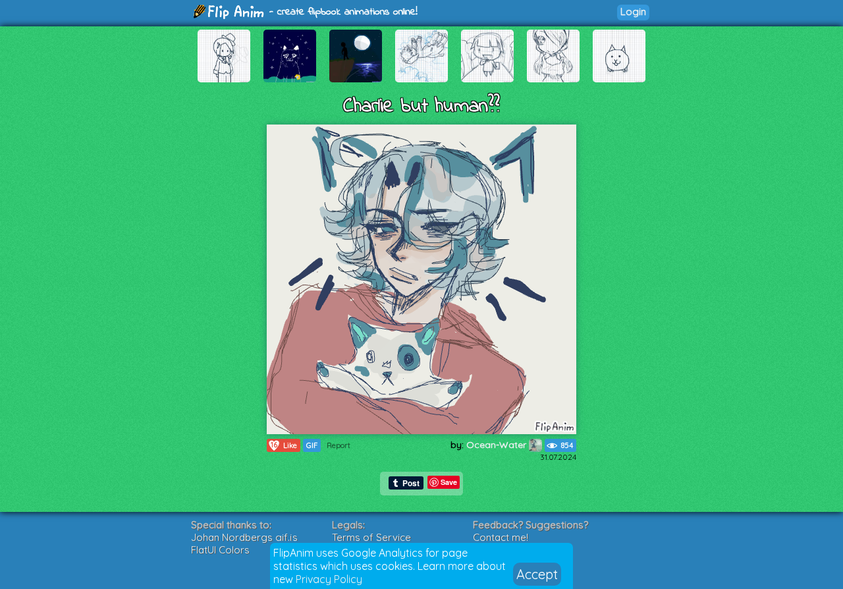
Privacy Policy (329, 579)
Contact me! (500, 537)
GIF (311, 445)
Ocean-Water (497, 445)
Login (633, 11)
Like (284, 445)
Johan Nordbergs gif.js (244, 537)
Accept (537, 574)
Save (449, 482)
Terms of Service (371, 537)
